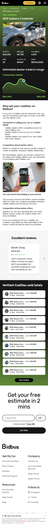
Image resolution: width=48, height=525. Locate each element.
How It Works (8, 466)
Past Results (14, 8)
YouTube (35, 502)
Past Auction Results (8, 490)
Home (5, 8)
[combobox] (41, 418)
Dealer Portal (33, 479)
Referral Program (9, 476)
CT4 (31, 8)
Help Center (7, 497)
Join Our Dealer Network (35, 467)
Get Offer (24, 430)
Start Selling (24, 380)
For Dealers (29, 3)
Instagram (35, 492)
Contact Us (33, 461)
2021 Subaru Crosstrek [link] (11, 11)
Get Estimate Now (10, 461)
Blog (4, 502)
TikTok (34, 497)
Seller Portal (33, 474)
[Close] (45, 515)
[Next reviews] (44, 258)
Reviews (6, 471)
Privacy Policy (22, 521)
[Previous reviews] (4, 258)
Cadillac (24, 8)
